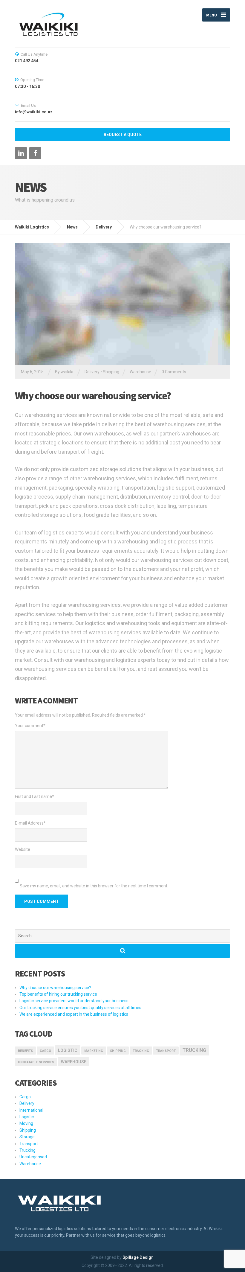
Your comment (30, 725)
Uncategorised (33, 1156)
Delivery (92, 371)
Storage (27, 1136)
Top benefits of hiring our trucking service (58, 994)
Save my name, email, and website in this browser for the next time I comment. (94, 885)
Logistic (26, 1116)
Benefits (25, 1051)
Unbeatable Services (36, 1062)
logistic (67, 1050)
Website (22, 849)
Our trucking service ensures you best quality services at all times (80, 1007)
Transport (28, 1143)
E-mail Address (30, 823)
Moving (26, 1123)
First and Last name (34, 796)
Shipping (111, 371)
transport (166, 1051)
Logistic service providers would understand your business (73, 1000)
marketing (93, 1051)
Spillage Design (138, 1257)
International (31, 1110)
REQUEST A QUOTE (123, 134)
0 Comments (174, 371)
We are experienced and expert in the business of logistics (73, 1014)
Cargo (45, 1051)
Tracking (141, 1051)
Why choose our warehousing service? (55, 987)
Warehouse (140, 371)
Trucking (194, 1050)
